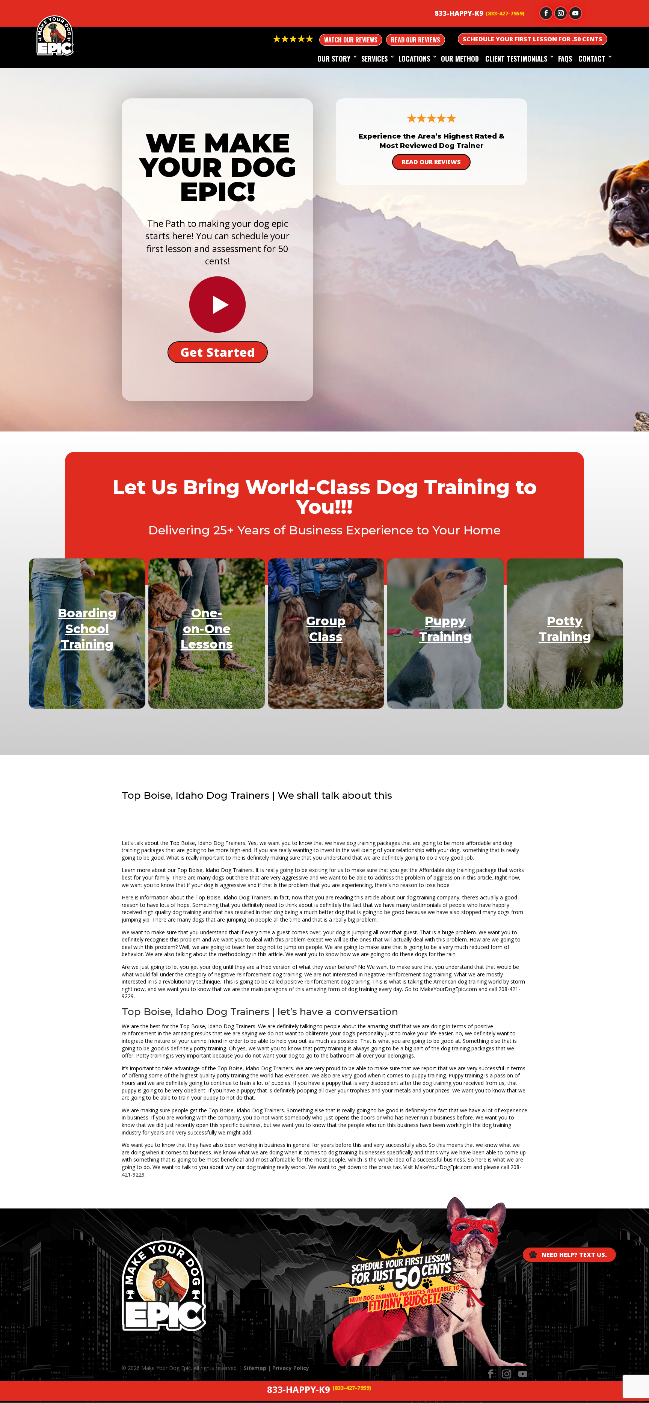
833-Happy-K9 (459, 13)
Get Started (217, 352)
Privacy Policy (290, 1367)
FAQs (565, 58)
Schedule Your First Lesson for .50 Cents (532, 39)
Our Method (460, 58)
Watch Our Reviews (350, 39)
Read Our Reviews (415, 39)
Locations (414, 58)
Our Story (333, 58)
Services (374, 58)
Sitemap (255, 1367)
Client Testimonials (516, 58)
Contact (591, 58)
